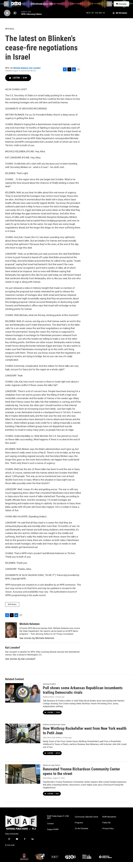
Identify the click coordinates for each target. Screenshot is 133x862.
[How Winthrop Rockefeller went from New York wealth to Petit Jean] (22, 733)
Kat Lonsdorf (35, 68)
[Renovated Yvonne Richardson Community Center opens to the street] (22, 774)
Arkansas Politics (49, 684)
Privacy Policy (108, 829)
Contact (50, 824)
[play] (7, 13)
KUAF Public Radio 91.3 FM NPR (58, 817)
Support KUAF (53, 829)
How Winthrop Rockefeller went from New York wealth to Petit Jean (85, 730)
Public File (106, 823)
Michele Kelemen (20, 68)
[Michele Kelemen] (11, 630)
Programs (79, 823)
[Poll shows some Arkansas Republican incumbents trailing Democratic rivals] (22, 693)
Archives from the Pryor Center (54, 725)
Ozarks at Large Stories (51, 765)
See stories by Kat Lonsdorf (20, 658)
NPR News (9, 28)
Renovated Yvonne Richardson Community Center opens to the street (81, 771)
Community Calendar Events (86, 817)
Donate (122, 4)
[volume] (15, 13)
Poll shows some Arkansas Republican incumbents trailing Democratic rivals (83, 690)
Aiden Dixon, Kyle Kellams (52, 738)
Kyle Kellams (47, 778)
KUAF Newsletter (109, 817)
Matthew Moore (48, 697)
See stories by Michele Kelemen (36, 638)
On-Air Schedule (81, 829)
